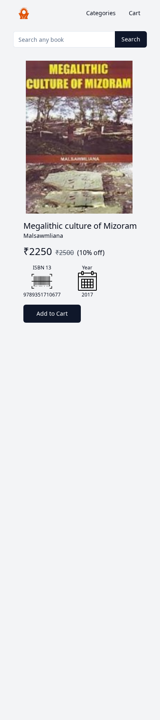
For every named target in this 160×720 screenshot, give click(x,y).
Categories (101, 13)
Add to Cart (52, 313)
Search (130, 39)
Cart (134, 13)
